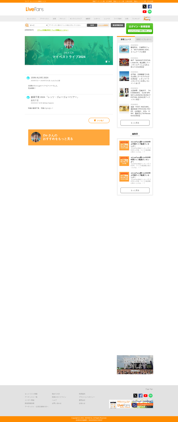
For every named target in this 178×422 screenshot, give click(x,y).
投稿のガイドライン (59, 397)
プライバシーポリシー (87, 397)
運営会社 (82, 400)
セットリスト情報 (31, 394)
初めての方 (56, 394)
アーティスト (44, 18)
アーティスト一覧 (31, 397)
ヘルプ (54, 400)
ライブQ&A (117, 18)
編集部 (88, 18)
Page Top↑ (149, 389)
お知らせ (82, 403)
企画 (126, 18)
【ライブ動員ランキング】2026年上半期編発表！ (54, 30)
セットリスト (31, 18)
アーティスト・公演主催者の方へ (36, 406)
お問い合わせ (56, 403)
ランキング (135, 18)
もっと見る (135, 123)
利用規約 (82, 394)
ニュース (107, 18)
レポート (97, 18)
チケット (63, 18)
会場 (54, 18)
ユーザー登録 (29, 400)
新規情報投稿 (118, 25)
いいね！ (100, 120)
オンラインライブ (76, 18)
